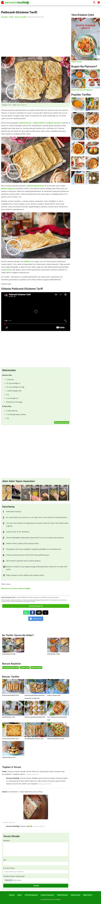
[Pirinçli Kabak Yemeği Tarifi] (78, 148)
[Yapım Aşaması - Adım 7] (62, 493)
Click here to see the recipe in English (15, 588)
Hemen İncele (76, 62)
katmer (9, 270)
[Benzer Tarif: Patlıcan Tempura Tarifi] (58, 686)
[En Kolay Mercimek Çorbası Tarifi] (78, 104)
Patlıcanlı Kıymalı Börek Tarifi (10, 695)
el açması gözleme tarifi (11, 667)
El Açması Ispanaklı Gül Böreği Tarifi (35, 717)
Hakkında (11, 895)
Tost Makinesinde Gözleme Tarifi (34, 738)
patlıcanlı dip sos (25, 123)
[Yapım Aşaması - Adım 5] (44, 493)
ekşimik (26, 261)
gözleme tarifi (24, 667)
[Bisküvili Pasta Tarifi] (78, 163)
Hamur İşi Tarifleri (21, 17)
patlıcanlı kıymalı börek (35, 186)
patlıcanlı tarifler (36, 667)
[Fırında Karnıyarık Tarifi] (78, 177)
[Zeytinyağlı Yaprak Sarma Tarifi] (92, 177)
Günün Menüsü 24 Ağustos (81, 90)
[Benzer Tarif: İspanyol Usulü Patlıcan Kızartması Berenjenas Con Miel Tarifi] (36, 686)
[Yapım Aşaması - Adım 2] (16, 493)
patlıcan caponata (8, 188)
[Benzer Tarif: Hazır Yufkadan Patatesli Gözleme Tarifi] (58, 708)
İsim (4, 860)
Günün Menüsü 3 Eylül (53, 654)
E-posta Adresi (8, 868)
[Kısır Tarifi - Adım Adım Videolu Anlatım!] (78, 119)
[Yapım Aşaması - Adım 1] (6, 493)
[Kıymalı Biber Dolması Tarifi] (92, 148)
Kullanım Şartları (75, 895)
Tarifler (11, 17)
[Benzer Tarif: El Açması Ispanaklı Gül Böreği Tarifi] (36, 708)
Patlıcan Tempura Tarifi (53, 695)
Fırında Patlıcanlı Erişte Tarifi (10, 738)
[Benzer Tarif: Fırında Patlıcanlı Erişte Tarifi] (13, 729)
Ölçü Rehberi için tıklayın (62, 422)
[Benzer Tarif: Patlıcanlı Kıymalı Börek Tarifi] (13, 686)
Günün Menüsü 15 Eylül (8, 654)
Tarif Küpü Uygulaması (31, 895)
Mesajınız (6, 841)
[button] (26, 612)
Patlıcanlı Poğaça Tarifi (8, 757)
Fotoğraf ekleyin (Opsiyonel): (14, 876)
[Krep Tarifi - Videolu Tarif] (92, 119)
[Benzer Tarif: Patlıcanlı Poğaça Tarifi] (13, 748)
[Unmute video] (35, 311)
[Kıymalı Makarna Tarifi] (92, 163)
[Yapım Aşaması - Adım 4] (34, 493)
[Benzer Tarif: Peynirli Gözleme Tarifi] (13, 708)
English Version (87, 895)
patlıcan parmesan (54, 123)
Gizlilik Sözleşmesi (62, 895)
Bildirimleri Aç (37, 619)
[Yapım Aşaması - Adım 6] (53, 493)
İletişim (20, 895)
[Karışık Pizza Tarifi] (92, 133)
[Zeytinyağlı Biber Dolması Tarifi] (92, 104)
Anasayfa (4, 17)
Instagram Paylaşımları (47, 895)
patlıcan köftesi (39, 123)
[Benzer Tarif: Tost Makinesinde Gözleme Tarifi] (36, 729)
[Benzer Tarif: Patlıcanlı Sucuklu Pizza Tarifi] (58, 729)
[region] (35, 37)
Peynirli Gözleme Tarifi (8, 717)
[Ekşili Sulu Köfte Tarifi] (78, 133)
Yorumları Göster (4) (36, 606)
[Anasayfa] (15, 3)
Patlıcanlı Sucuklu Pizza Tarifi (55, 738)
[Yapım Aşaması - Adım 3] (25, 493)
